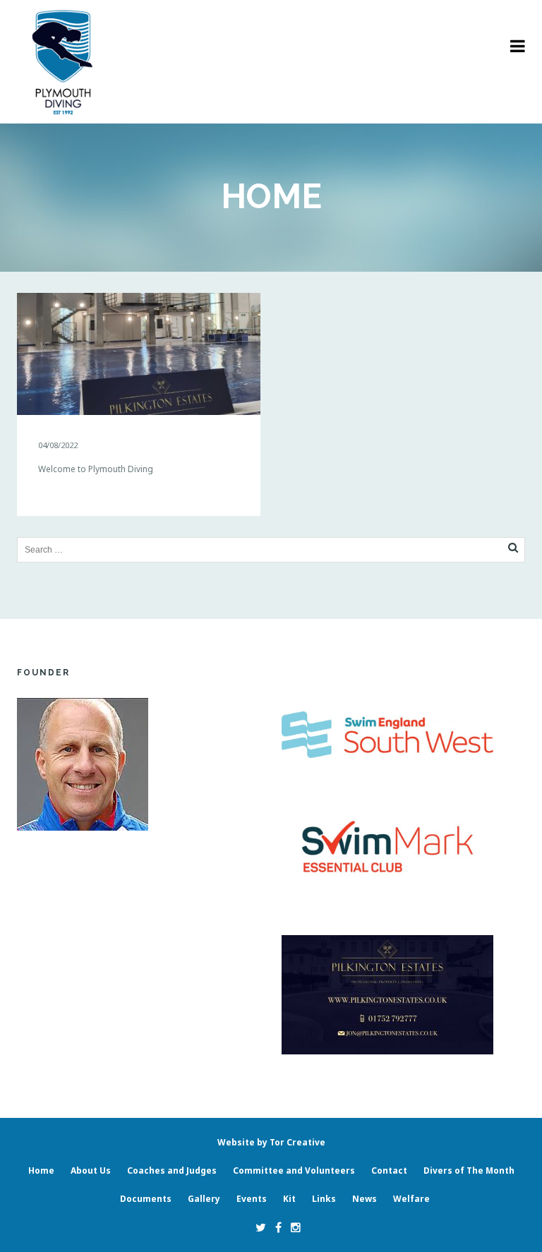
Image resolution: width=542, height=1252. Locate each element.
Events (251, 1199)
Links (324, 1199)
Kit (289, 1199)
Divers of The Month (468, 1170)
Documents (145, 1199)
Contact (389, 1170)
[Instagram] (292, 1227)
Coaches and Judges (172, 1170)
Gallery (204, 1199)
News (364, 1199)
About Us (91, 1170)
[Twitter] (257, 1227)
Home (41, 1170)
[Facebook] (275, 1227)
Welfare (411, 1199)
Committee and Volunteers (294, 1170)
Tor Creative (297, 1142)
